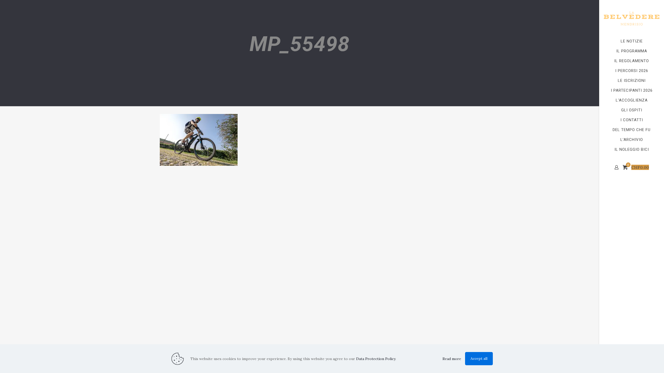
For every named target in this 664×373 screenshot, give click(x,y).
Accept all (479, 358)
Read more (451, 358)
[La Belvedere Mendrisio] (631, 18)
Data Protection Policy (375, 358)
